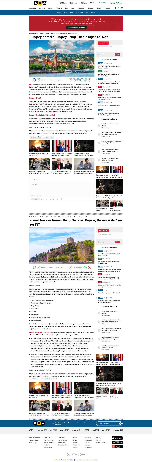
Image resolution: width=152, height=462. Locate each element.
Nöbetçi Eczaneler (49, 442)
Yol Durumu (106, 430)
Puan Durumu (76, 430)
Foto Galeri (81, 8)
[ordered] (50, 199)
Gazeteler (108, 8)
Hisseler (86, 430)
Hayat (87, 12)
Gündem (50, 8)
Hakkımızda (57, 460)
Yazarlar (99, 8)
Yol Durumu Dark (34, 440)
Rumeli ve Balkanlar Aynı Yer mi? (49, 379)
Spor (66, 8)
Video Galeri (88, 440)
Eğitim (81, 12)
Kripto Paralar (118, 430)
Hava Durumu (64, 430)
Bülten (71, 12)
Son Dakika (32, 8)
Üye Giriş (98, 437)
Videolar (90, 8)
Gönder (35, 199)
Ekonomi (59, 8)
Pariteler (96, 430)
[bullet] (53, 199)
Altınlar (75, 437)
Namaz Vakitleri (42, 430)
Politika (93, 12)
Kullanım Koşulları (87, 460)
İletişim (63, 460)
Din (76, 12)
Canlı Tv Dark (47, 437)
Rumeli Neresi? (34, 379)
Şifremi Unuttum (100, 442)
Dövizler (75, 440)
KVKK (80, 460)
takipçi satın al (48, 447)
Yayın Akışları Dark (49, 440)
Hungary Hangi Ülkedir (36, 137)
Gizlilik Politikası (69, 460)
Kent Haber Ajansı (33, 33)
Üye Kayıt (98, 440)
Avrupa (65, 12)
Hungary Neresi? (48, 137)
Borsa (31, 430)
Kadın (73, 8)
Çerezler (76, 460)
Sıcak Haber (88, 447)
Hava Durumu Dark (34, 437)
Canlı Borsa (61, 437)
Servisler (42, 8)
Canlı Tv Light (33, 442)
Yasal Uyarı (95, 460)
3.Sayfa (59, 12)
